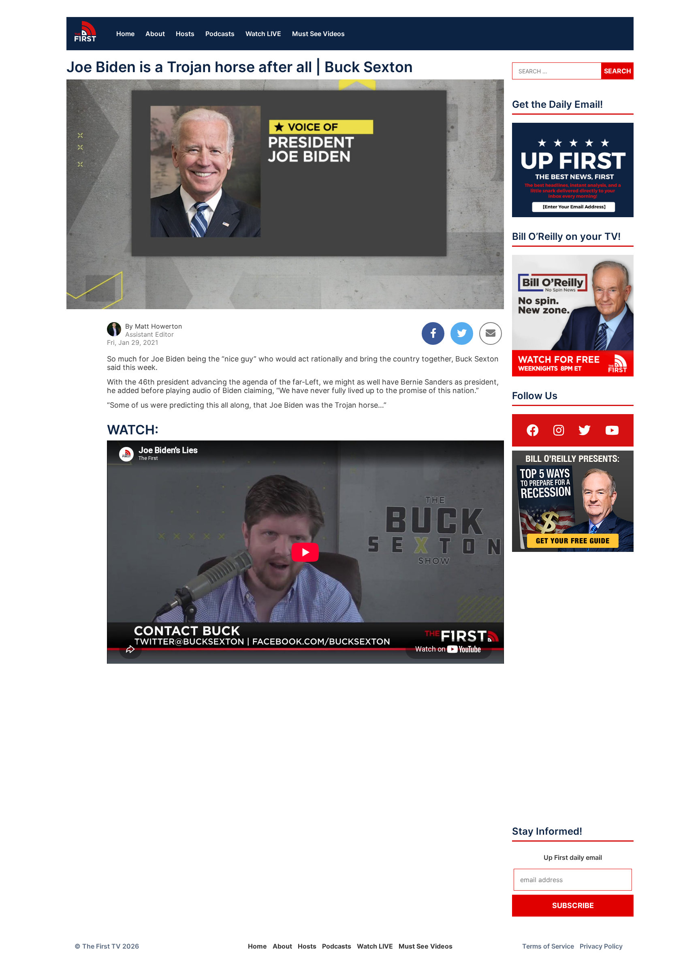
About (155, 34)
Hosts (185, 34)
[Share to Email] (490, 333)
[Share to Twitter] (461, 333)
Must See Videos (318, 34)
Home (125, 34)
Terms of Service (548, 946)
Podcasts (220, 34)
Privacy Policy (601, 946)
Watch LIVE (263, 34)
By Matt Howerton (153, 326)
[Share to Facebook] (433, 333)
